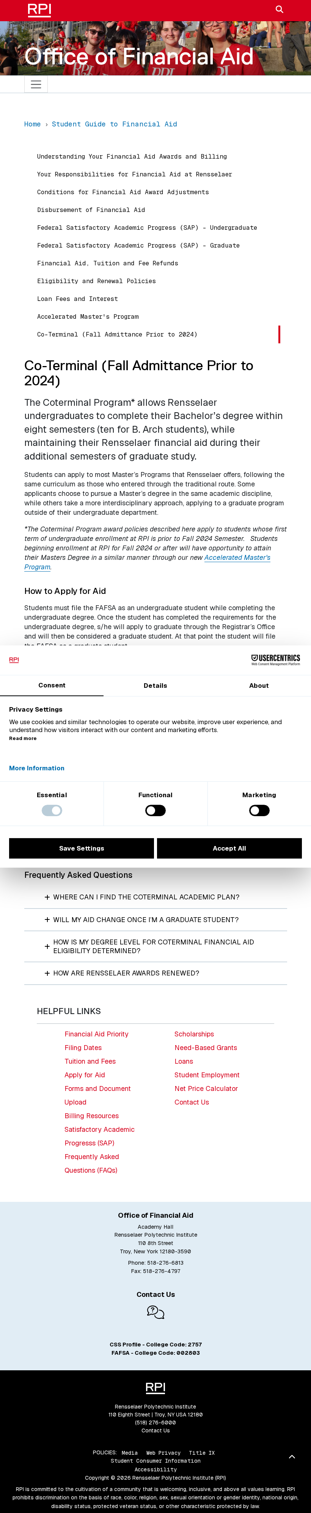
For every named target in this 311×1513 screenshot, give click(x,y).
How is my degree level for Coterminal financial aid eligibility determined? (153, 946)
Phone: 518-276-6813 (156, 1262)
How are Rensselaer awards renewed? (126, 973)
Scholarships (194, 1034)
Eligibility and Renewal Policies (96, 281)
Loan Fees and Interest (77, 299)
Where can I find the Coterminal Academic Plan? (146, 897)
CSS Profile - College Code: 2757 (156, 1344)
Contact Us (191, 1102)
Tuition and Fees (90, 1061)
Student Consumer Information (156, 1460)
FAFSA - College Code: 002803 (156, 1352)
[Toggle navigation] (36, 84)
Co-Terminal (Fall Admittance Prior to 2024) (117, 334)
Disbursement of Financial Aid (91, 210)
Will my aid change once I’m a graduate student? (146, 919)
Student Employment (207, 1074)
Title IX (202, 1452)
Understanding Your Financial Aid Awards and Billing (132, 156)
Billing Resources (91, 1115)
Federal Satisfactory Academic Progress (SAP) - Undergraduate (147, 228)
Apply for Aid (84, 1074)
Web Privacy (163, 1452)
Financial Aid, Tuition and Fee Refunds (107, 263)
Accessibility (156, 1469)
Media (130, 1452)
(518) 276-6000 (155, 1422)
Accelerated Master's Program (88, 317)
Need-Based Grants (205, 1047)
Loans (183, 1061)
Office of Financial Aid (139, 56)
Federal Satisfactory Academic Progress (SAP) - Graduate (138, 245)
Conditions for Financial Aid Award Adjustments (123, 192)
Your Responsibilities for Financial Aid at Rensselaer (134, 174)
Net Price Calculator (206, 1088)
